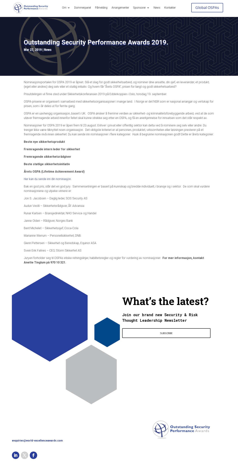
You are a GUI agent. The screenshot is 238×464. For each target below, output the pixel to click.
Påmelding (101, 7)
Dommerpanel (82, 7)
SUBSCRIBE (166, 333)
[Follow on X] (24, 455)
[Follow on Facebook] (33, 455)
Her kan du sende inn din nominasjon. (48, 179)
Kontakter (170, 7)
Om (64, 7)
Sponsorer (139, 7)
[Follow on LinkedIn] (15, 455)
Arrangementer (120, 7)
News (157, 7)
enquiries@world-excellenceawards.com (37, 440)
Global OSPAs (207, 7)
